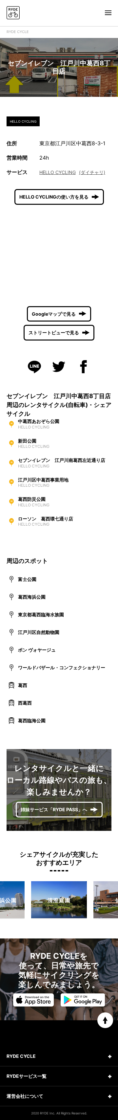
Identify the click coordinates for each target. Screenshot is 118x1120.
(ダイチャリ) (92, 172)
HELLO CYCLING (57, 172)
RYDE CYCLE (18, 31)
